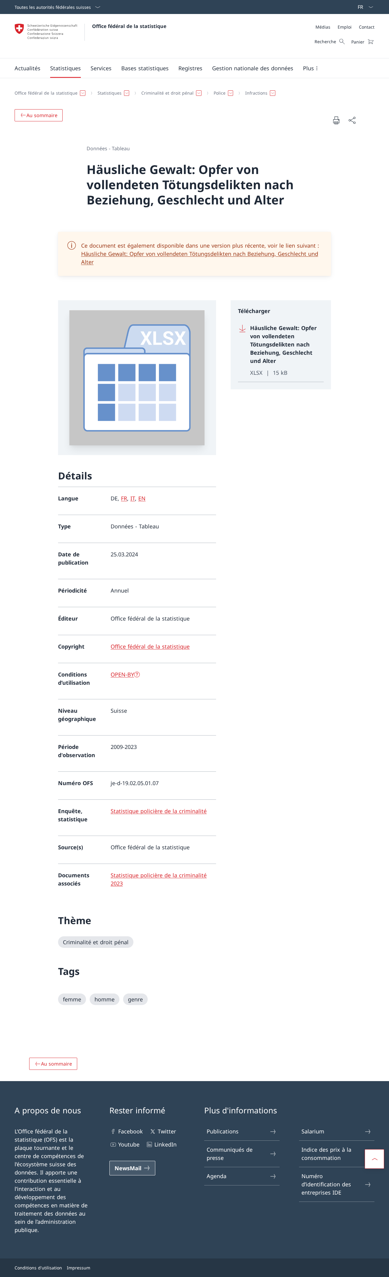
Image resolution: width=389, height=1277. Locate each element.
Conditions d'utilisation (38, 1268)
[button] (27, 68)
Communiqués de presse (230, 1153)
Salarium (312, 1131)
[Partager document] (352, 120)
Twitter (167, 1131)
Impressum (78, 1268)
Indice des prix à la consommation (326, 1153)
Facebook (130, 1131)
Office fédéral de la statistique (129, 26)
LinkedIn (165, 1144)
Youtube (128, 1144)
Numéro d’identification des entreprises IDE (326, 1184)
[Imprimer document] (336, 120)
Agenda (216, 1176)
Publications (223, 1131)
